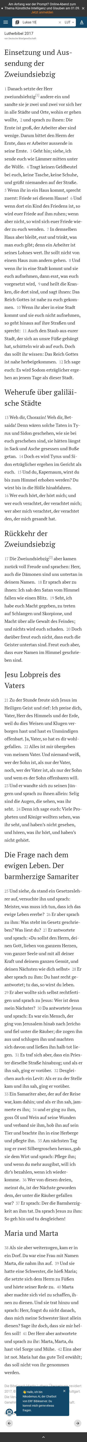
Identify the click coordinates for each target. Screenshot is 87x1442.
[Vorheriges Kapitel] (9, 1423)
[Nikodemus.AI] (9, 1412)
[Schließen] (64, 1391)
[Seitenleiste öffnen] (43, 1437)
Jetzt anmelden (42, 12)
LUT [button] (68, 22)
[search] (40, 22)
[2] (51, 557)
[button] (83, 8)
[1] (37, 95)
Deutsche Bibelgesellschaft (22, 38)
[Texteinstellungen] (82, 22)
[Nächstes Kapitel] (77, 1423)
